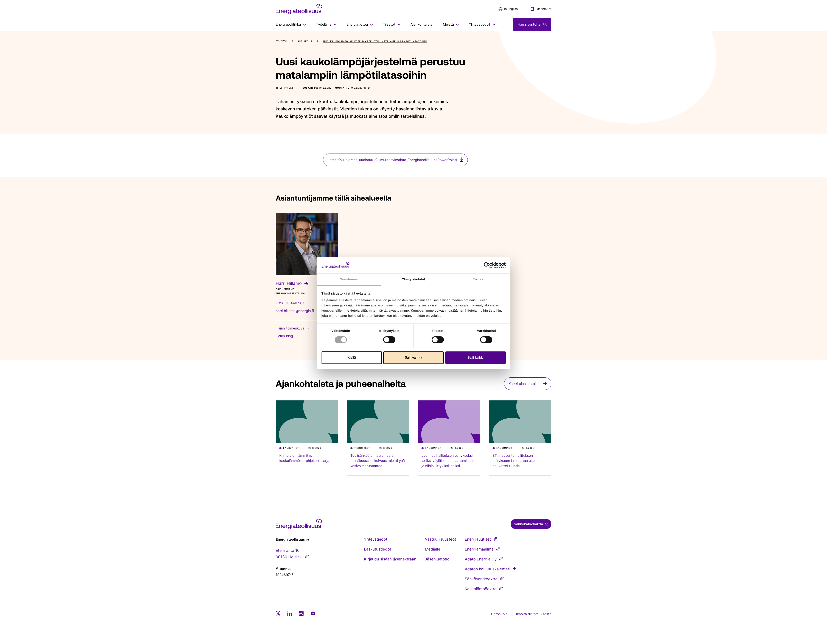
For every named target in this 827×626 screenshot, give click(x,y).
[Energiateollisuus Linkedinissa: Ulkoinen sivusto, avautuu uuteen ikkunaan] (289, 613)
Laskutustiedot (377, 549)
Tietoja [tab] (478, 279)
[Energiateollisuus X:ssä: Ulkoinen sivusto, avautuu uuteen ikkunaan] (278, 613)
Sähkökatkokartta (528, 524)
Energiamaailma (479, 549)
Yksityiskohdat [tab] (413, 279)
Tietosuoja (499, 614)
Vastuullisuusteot (440, 539)
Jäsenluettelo (437, 559)
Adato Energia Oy (481, 559)
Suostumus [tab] (349, 279)
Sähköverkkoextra (481, 579)
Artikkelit (305, 41)
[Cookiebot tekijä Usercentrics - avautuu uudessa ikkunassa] (487, 265)
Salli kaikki (475, 357)
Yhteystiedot (375, 539)
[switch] (389, 339)
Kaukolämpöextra (481, 589)
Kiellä (351, 357)
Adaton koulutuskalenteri (487, 569)
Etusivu (281, 41)
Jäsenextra (543, 9)
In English (511, 9)
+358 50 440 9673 (291, 303)
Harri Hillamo (289, 283)
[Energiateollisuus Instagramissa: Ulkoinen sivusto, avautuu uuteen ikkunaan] (301, 613)
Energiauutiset (478, 539)
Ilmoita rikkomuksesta (533, 614)
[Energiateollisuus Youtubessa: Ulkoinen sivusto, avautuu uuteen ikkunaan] (313, 613)
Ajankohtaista (421, 24)
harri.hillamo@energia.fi (295, 311)
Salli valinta (413, 357)
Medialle (432, 549)
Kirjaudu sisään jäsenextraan (390, 559)
